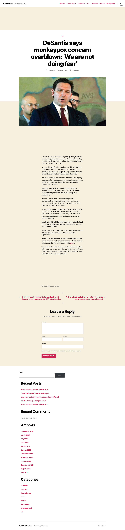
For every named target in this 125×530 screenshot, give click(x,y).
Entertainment (26, 493)
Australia (24, 486)
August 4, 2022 (63, 70)
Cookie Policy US (71, 3)
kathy (58, 286)
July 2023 (24, 439)
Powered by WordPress (41, 526)
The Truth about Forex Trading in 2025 (34, 389)
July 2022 (24, 472)
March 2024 (25, 435)
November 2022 (27, 457)
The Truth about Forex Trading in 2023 (34, 404)
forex (23, 497)
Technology (25, 504)
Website (44, 343)
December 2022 (27, 454)
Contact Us (81, 3)
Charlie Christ (47, 286)
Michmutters (8, 4)
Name (44, 336)
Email (65, 336)
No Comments (75, 70)
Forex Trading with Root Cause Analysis (35, 393)
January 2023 (26, 450)
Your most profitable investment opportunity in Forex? (40, 397)
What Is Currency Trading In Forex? (33, 401)
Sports (23, 501)
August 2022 (25, 469)
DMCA (88, 3)
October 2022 (26, 461)
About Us (62, 3)
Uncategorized (26, 508)
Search (21, 372)
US (62, 36)
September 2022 (27, 465)
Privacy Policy (111, 3)
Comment (45, 322)
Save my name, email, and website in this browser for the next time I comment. (62, 351)
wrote (72, 243)
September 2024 (27, 431)
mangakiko (52, 70)
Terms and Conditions (98, 3)
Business (24, 489)
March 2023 (25, 446)
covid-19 (53, 286)
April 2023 (25, 442)
